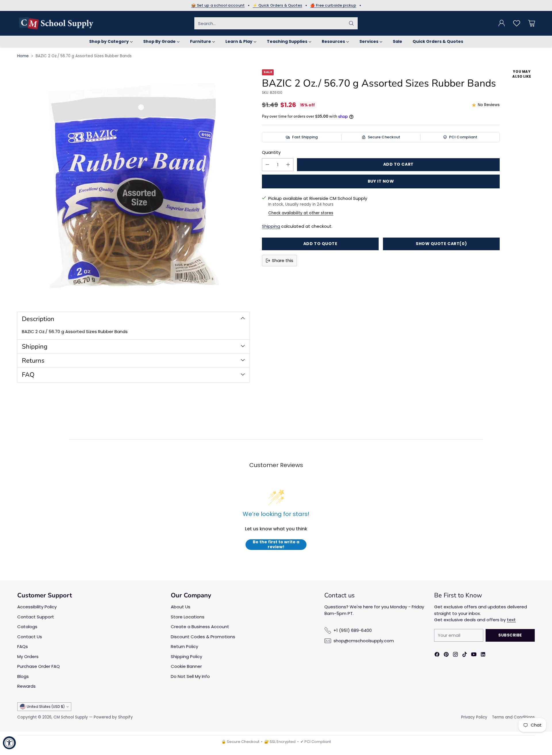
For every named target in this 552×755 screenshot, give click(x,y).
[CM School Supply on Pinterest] (446, 655)
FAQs (22, 646)
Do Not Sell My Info (190, 676)
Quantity (271, 152)
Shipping (271, 226)
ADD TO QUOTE (320, 243)
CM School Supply (70, 717)
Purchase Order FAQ (38, 666)
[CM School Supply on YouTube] (473, 655)
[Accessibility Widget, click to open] (9, 742)
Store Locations (187, 617)
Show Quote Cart (441, 243)
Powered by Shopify (113, 717)
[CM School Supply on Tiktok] (464, 655)
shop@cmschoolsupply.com (364, 641)
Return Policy (184, 646)
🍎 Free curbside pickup (333, 5)
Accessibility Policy (37, 607)
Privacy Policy (474, 717)
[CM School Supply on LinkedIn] (483, 655)
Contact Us (29, 637)
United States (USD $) (46, 706)
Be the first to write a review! (276, 544)
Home (23, 56)
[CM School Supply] (56, 23)
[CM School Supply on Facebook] (437, 655)
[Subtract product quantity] (267, 164)
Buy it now (381, 181)
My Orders (28, 656)
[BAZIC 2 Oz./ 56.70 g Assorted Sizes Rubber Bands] (133, 185)
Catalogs (27, 627)
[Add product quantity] (288, 164)
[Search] (351, 23)
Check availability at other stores (300, 213)
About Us (180, 607)
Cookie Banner (186, 666)
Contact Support (35, 617)
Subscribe (510, 635)
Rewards (26, 686)
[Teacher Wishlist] (516, 23)
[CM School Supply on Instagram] (455, 655)
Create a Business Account (200, 627)
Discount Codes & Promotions (203, 637)
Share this (282, 260)
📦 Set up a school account (218, 5)
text (511, 620)
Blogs (23, 676)
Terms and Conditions (513, 717)
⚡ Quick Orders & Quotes (277, 5)
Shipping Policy (186, 656)
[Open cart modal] (531, 23)
